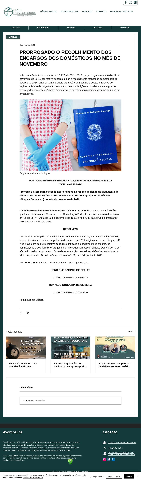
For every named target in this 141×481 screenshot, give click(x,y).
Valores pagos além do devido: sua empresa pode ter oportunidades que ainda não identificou (69, 365)
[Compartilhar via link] (27, 313)
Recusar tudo (114, 476)
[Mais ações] (119, 45)
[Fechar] (137, 476)
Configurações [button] (97, 476)
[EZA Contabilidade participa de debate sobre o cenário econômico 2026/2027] (115, 348)
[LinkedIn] (135, 2)
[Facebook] (125, 2)
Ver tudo (131, 331)
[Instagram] (130, 2)
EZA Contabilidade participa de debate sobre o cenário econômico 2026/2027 (115, 365)
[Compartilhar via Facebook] (21, 313)
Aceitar (129, 476)
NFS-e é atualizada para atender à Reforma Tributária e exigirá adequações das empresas (25, 365)
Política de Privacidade (33, 477)
